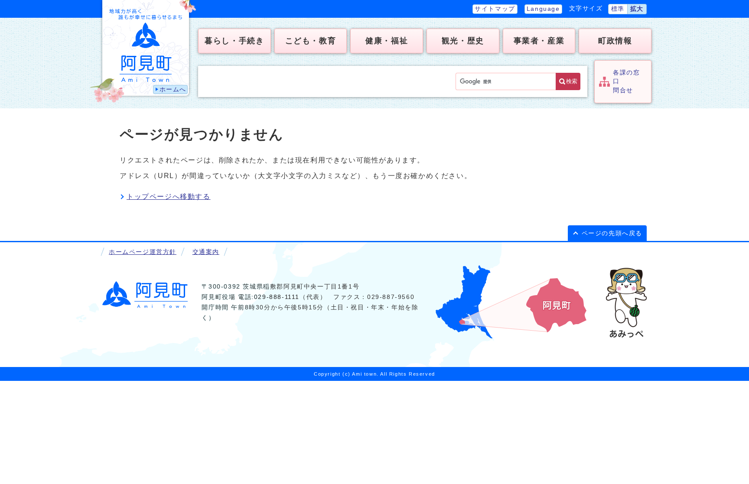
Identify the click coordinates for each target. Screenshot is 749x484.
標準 (618, 9)
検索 (571, 81)
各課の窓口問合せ (626, 81)
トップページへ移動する (169, 196)
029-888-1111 (277, 297)
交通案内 (205, 252)
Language (543, 9)
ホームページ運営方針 (142, 252)
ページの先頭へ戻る (612, 233)
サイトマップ (495, 9)
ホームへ (173, 89)
